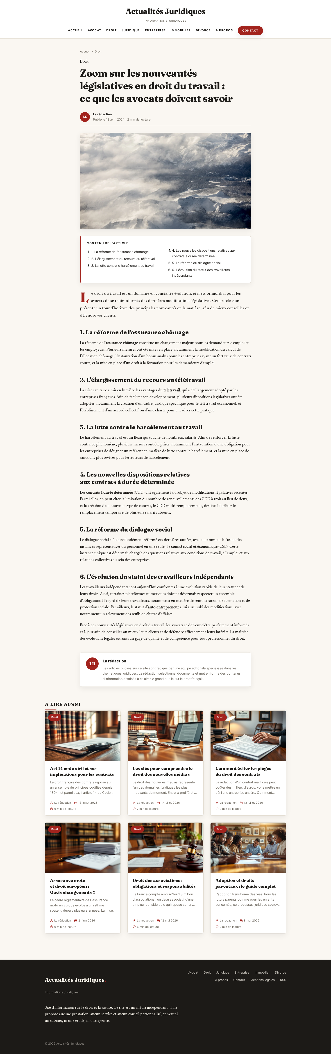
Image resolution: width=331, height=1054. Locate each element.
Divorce (203, 30)
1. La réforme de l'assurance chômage (120, 252)
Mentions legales (262, 980)
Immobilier (181, 30)
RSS (283, 980)
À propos (224, 30)
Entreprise (155, 30)
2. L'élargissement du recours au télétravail (123, 259)
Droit (111, 30)
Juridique (131, 30)
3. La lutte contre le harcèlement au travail (122, 266)
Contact (250, 30)
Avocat (94, 30)
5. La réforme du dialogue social (196, 263)
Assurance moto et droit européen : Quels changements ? (72, 886)
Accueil (75, 30)
